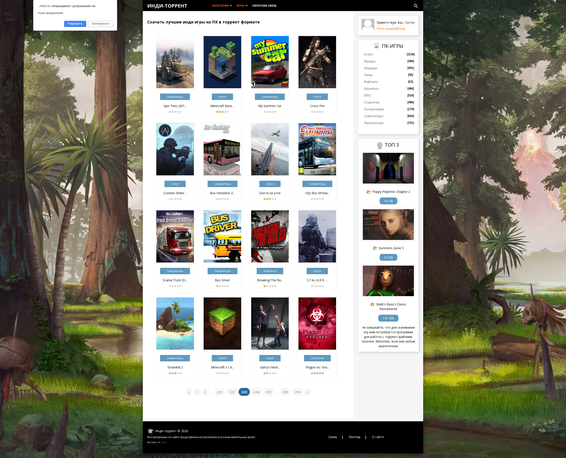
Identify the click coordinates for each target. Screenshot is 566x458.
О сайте (378, 437)
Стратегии (371, 102)
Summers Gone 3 (391, 248)
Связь (332, 437)
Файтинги (371, 82)
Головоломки (374, 109)
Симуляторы (373, 116)
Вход (401, 28)
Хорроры (370, 68)
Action (368, 54)
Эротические (374, 123)
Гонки (368, 75)
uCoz (164, 442)
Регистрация (386, 28)
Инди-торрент (167, 5)
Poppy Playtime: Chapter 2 (391, 192)
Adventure (371, 88)
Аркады (370, 61)
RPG (367, 95)
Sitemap (354, 437)
